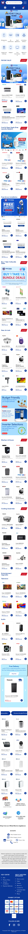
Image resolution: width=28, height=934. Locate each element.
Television (4, 579)
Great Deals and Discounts (21, 804)
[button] (12, 101)
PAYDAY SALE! (6, 60)
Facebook (9, 925)
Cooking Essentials (8, 509)
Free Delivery (14, 666)
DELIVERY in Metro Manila (7, 804)
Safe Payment (7, 817)
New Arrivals (5, 330)
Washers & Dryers (7, 440)
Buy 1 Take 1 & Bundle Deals (8, 262)
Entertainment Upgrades (6, 574)
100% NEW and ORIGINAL (20, 817)
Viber (19, 925)
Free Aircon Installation (9, 197)
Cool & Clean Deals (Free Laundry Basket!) (9, 128)
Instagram (14, 925)
